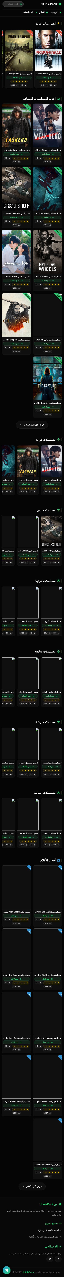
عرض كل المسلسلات (34, 424)
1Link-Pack (28, 1272)
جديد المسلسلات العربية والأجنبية (44, 1236)
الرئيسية (54, 12)
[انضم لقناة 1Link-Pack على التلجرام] (7, 1270)
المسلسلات (28, 12)
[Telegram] (49, 1259)
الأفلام (42, 12)
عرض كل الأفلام (34, 1186)
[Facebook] (58, 1259)
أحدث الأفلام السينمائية (48, 1230)
